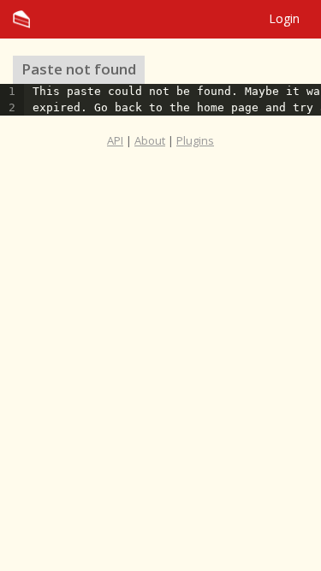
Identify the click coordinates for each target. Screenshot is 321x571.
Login (284, 18)
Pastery (160, 19)
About (149, 140)
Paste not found (78, 69)
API (115, 140)
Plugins (195, 140)
